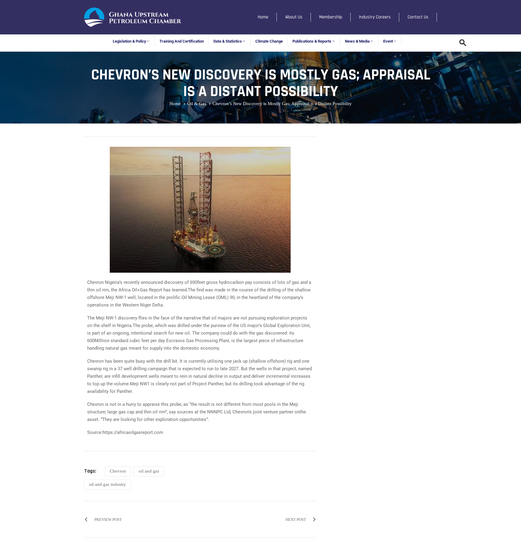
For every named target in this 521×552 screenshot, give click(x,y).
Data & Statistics (227, 41)
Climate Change (269, 41)
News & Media (357, 41)
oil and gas (149, 471)
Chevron (118, 471)
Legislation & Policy (129, 41)
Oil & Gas (196, 103)
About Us (293, 17)
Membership (330, 17)
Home (263, 17)
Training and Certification (181, 41)
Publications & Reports (311, 41)
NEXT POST (296, 519)
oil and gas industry (107, 484)
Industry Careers (375, 17)
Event (388, 41)
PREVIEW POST (108, 519)
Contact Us (418, 17)
